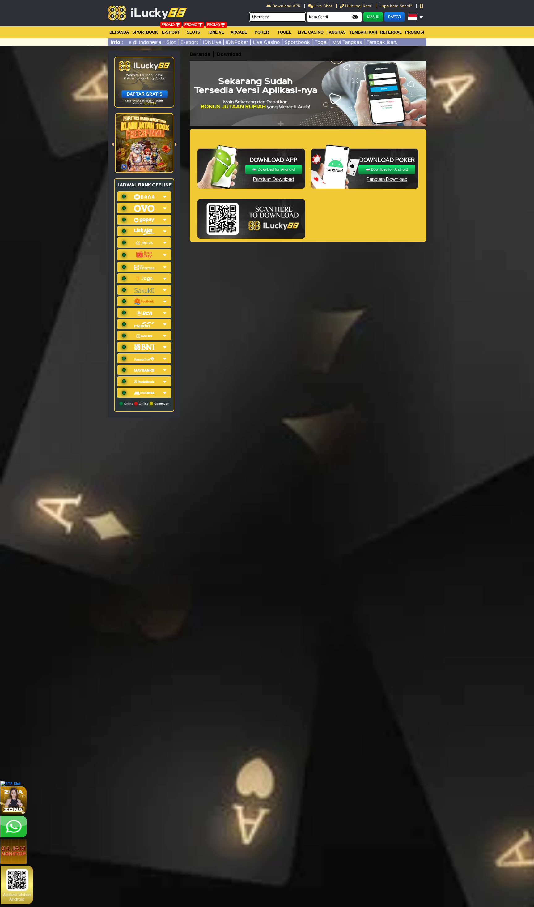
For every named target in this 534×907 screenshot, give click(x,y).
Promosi (414, 32)
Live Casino (311, 32)
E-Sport (171, 32)
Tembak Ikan (363, 32)
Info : (117, 42)
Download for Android (276, 169)
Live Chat (322, 5)
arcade (239, 32)
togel (284, 32)
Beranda (119, 32)
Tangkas (336, 32)
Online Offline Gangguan (146, 403)
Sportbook (145, 32)
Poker (262, 32)
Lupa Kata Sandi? (396, 5)
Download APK (286, 5)
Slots (193, 32)
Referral (391, 32)
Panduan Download (273, 179)
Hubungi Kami (358, 5)
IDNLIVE (216, 32)
